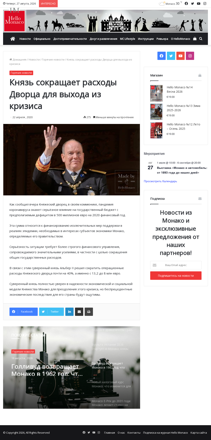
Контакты (134, 432)
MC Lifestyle (127, 39)
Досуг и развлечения (103, 39)
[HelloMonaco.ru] (105, 20)
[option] (71, 367)
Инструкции (146, 39)
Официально (42, 39)
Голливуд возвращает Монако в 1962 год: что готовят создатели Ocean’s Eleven (46, 368)
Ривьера (162, 39)
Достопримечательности (70, 39)
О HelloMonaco (180, 39)
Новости (25, 39)
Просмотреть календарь (160, 181)
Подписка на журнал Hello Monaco (165, 432)
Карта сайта (199, 432)
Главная (109, 432)
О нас (121, 432)
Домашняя (19, 59)
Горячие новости (53, 59)
